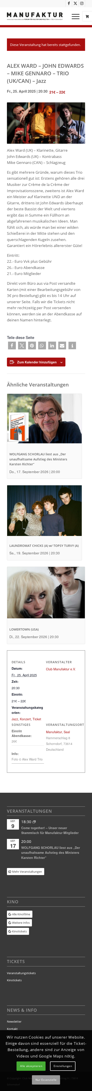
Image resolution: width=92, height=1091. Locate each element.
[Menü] (73, 16)
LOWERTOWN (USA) (24, 629)
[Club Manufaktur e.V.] (38, 16)
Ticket (37, 719)
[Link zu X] (75, 3)
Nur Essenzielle (46, 1080)
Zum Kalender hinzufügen (37, 362)
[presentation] (44, 422)
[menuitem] (76, 16)
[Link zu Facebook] (69, 3)
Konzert (25, 719)
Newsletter (14, 1021)
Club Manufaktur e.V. (61, 669)
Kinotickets (14, 980)
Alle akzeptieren (31, 1066)
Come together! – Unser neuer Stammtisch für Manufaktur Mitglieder (50, 830)
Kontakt (12, 1029)
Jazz (15, 719)
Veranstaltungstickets (21, 973)
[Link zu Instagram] (82, 3)
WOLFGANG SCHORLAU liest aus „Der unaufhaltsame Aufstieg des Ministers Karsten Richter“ (38, 459)
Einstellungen (63, 1066)
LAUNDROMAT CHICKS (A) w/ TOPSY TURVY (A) (44, 546)
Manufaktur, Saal (58, 732)
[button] (12, 345)
